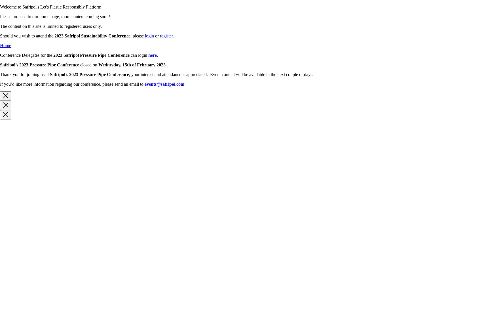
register (166, 35)
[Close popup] (5, 96)
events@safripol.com (164, 84)
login (149, 35)
